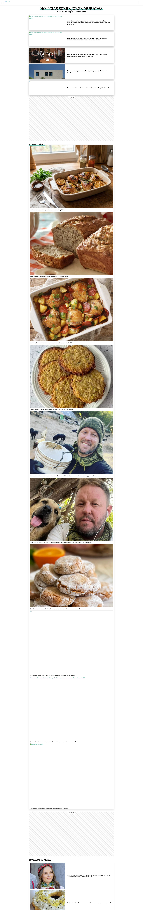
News (64, 3)
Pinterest (132, 3)
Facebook (119, 3)
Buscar (140, 2)
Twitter (122, 3)
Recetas (71, 3)
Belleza (50, 3)
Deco (77, 3)
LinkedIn (136, 3)
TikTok (126, 3)
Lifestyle (58, 3)
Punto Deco (85, 3)
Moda (44, 3)
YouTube (129, 3)
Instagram (116, 3)
